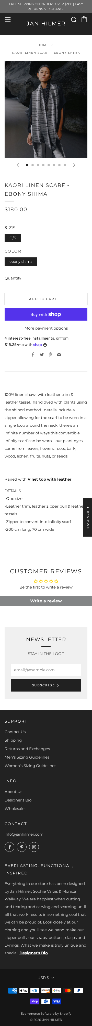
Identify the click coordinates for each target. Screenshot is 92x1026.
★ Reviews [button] (88, 517)
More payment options (46, 328)
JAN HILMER (46, 23)
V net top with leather (49, 479)
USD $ (43, 978)
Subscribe (43, 685)
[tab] (27, 165)
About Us (13, 791)
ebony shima (20, 261)
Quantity (13, 278)
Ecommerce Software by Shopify (46, 1013)
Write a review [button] (46, 601)
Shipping (13, 740)
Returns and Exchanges (27, 748)
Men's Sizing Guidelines (27, 757)
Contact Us (15, 731)
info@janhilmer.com (24, 834)
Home (43, 45)
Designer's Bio (18, 800)
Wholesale (15, 808)
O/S (12, 238)
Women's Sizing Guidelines (30, 765)
